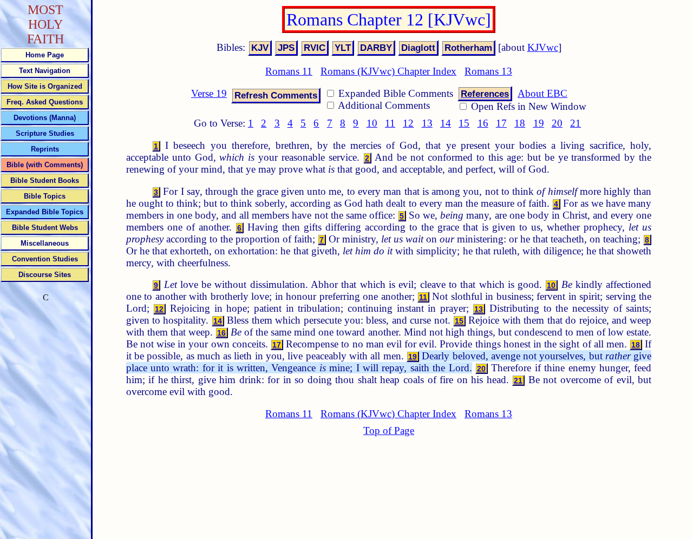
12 (408, 123)
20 (557, 123)
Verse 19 (209, 93)
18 (519, 123)
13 (427, 123)
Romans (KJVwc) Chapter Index (388, 71)
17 (501, 123)
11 (390, 123)
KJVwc (542, 47)
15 (464, 123)
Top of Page (388, 430)
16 (483, 123)
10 (372, 123)
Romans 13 (488, 71)
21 (575, 123)
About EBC (542, 93)
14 (445, 123)
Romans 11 (288, 71)
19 (538, 123)
